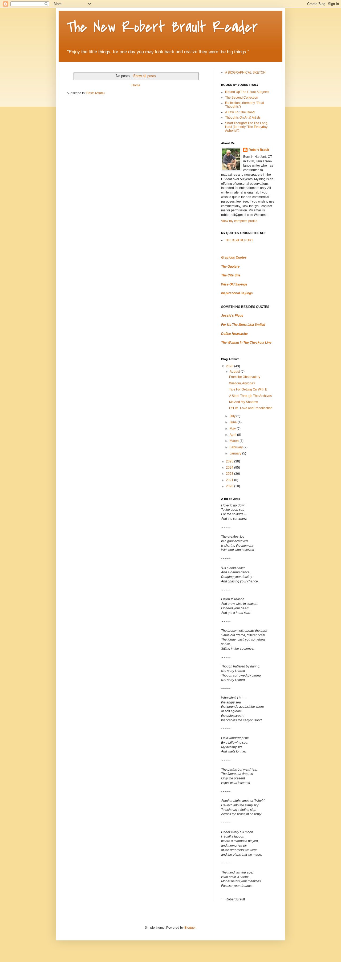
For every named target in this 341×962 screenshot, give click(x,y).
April (233, 435)
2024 (230, 467)
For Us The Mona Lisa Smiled (243, 325)
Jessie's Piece (232, 315)
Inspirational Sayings (237, 293)
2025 (230, 461)
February (236, 447)
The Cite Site (230, 275)
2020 (230, 486)
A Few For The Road (240, 112)
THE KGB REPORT (239, 240)
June (234, 422)
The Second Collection (241, 97)
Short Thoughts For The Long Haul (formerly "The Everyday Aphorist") (246, 127)
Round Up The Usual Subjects (247, 92)
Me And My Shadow (243, 402)
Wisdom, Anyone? (242, 383)
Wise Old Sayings (234, 284)
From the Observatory (244, 377)
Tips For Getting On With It (248, 389)
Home (136, 85)
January (236, 453)
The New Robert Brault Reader (162, 27)
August (235, 371)
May (233, 428)
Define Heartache (234, 334)
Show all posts (144, 76)
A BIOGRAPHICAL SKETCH (245, 72)
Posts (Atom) (95, 93)
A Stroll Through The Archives (250, 396)
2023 (230, 474)
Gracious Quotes (234, 257)
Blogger (190, 927)
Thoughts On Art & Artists (243, 117)
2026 (230, 366)
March (234, 441)
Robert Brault (259, 150)
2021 (230, 480)
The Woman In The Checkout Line (246, 342)
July (233, 416)
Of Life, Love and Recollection (251, 408)
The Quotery (230, 266)
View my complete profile (239, 221)
